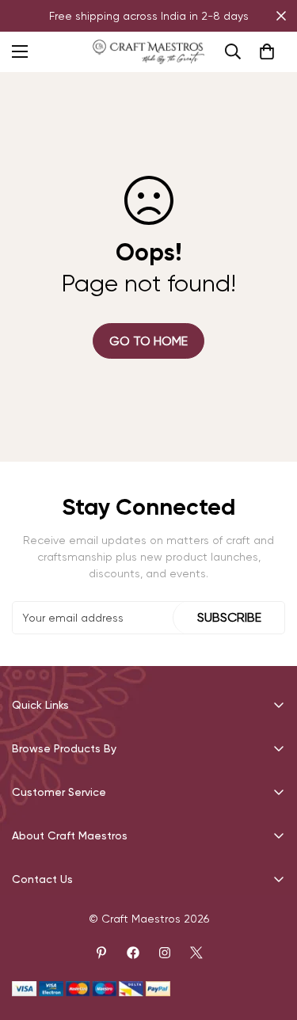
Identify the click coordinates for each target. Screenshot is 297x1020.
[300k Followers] (133, 952)
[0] (267, 51)
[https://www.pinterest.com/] (101, 952)
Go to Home (148, 340)
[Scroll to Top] (268, 936)
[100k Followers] (164, 952)
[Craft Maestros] (148, 52)
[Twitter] (196, 952)
